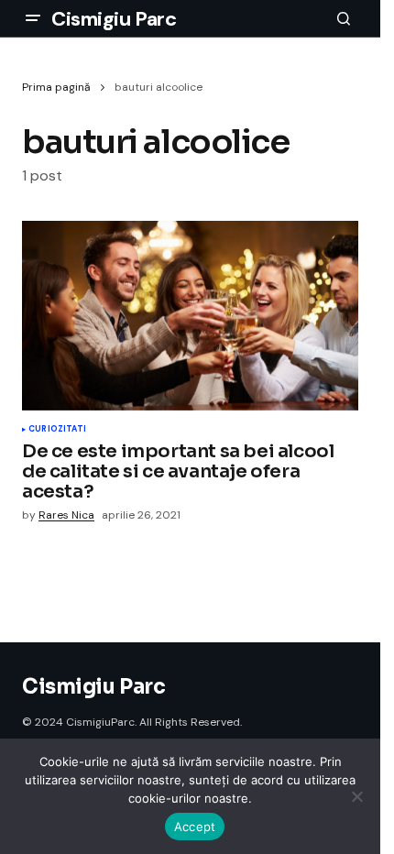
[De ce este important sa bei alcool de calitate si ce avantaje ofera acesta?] (190, 315)
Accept (195, 826)
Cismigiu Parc (113, 18)
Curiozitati (57, 429)
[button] (33, 18)
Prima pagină (56, 87)
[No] (357, 796)
